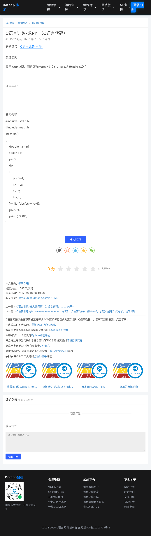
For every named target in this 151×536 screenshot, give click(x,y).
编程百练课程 (74, 340)
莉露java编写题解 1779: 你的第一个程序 (22, 386)
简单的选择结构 (129, 386)
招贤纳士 (129, 501)
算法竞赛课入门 (59, 350)
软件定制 (129, 506)
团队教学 (108, 7)
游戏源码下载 (56, 491)
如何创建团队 (91, 496)
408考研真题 (55, 496)
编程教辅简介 (91, 486)
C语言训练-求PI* (31, 46)
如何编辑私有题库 (93, 501)
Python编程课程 (40, 335)
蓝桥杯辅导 (40, 356)
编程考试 (89, 7)
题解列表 (23, 22)
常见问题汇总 (91, 506)
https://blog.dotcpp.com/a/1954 (38, 297)
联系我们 (129, 491)
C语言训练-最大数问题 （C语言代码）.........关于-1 (45, 306)
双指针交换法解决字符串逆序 (57, 386)
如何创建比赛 (91, 491)
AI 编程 (125, 7)
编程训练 (71, 7)
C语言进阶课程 (60, 329)
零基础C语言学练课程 (43, 324)
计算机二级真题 (57, 506)
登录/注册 (137, 7)
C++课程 (45, 345)
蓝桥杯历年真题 (57, 501)
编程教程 (53, 7)
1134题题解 (38, 22)
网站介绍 (129, 486)
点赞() (76, 239)
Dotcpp (10, 22)
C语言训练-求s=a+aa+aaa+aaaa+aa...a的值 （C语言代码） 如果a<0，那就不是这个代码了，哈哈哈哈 (76, 311)
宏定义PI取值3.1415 (93, 386)
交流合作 (129, 496)
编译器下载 (54, 486)
